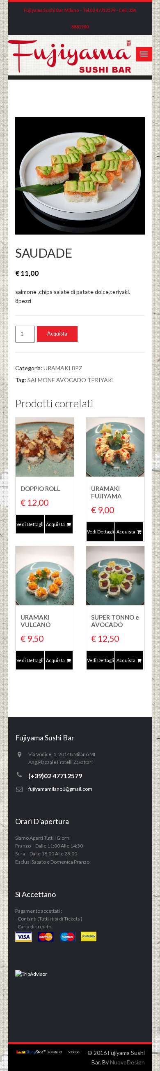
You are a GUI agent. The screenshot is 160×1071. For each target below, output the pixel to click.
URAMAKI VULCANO (35, 620)
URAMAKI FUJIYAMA (106, 492)
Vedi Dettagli (29, 524)
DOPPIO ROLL (40, 488)
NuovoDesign (127, 1062)
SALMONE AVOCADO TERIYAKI (70, 379)
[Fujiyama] (70, 70)
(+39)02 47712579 (55, 776)
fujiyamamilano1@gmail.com (60, 789)
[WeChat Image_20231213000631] (80, 175)
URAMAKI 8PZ (62, 367)
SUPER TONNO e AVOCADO (115, 620)
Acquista (57, 334)
